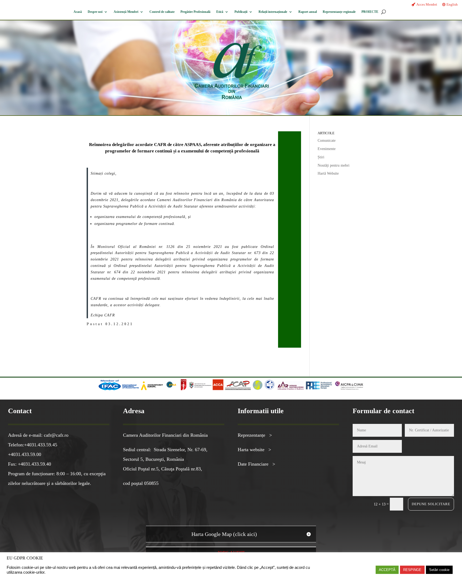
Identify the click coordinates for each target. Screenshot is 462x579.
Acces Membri (426, 4)
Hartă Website (328, 173)
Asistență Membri (126, 12)
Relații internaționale (273, 12)
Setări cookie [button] (439, 570)
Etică (219, 12)
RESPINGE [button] (412, 570)
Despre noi (95, 12)
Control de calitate (162, 12)
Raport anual (307, 12)
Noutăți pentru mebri (333, 165)
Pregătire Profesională (195, 12)
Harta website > (254, 449)
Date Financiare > (256, 464)
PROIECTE (369, 12)
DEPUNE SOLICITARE (431, 504)
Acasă (78, 12)
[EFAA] (171, 389)
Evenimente (327, 149)
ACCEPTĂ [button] (387, 570)
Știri (321, 157)
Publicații (240, 12)
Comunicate (327, 141)
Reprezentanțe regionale (339, 12)
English (452, 4)
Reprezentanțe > (255, 435)
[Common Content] (179, 389)
